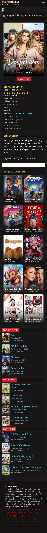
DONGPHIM (11, 486)
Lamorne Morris (10, 116)
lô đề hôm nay (35, 521)
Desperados (31, 158)
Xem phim (25, 79)
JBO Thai (19, 524)
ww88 (17, 518)
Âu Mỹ (15, 104)
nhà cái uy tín (20, 521)
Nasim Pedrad (19, 113)
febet (26, 524)
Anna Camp (31, 113)
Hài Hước (15, 101)
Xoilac (20, 527)
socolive (9, 518)
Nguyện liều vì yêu (13, 87)
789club (9, 524)
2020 (11, 107)
